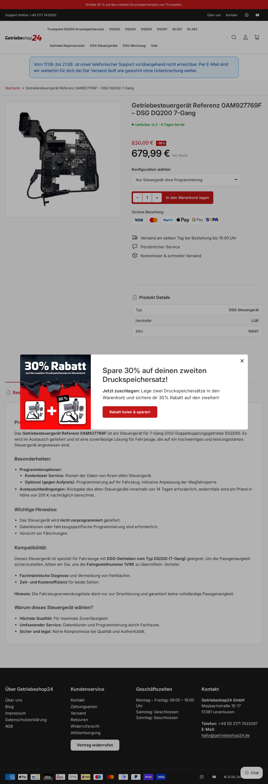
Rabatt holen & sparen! (129, 412)
